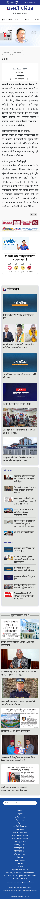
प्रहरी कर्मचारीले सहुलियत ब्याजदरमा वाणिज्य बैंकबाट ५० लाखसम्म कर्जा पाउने (18, 759)
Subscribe (20, 863)
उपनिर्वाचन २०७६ (20, 817)
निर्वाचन (20, 823)
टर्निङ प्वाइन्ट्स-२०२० (20, 851)
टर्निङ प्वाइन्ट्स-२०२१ (20, 848)
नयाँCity (20, 811)
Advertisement (20, 860)
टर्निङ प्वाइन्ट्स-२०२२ (20, 845)
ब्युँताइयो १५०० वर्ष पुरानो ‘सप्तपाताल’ (15, 731)
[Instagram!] (32, 2)
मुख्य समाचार (6, 20)
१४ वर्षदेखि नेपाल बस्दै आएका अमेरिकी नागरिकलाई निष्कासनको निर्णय (24, 512)
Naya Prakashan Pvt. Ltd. (20, 869)
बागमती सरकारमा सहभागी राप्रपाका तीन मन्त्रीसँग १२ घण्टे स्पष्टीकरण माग (18, 346)
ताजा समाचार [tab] (8, 542)
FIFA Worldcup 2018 (20, 832)
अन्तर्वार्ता (6, 52)
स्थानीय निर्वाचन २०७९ (20, 826)
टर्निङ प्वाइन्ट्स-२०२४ (20, 841)
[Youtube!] (30, 2)
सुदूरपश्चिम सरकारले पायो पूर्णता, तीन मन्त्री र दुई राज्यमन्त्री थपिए (19, 431)
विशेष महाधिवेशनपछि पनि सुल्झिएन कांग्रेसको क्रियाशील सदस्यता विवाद (24, 596)
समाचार (27, 20)
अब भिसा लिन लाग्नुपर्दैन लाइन (24, 532)
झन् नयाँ (20, 814)
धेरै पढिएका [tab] (8, 470)
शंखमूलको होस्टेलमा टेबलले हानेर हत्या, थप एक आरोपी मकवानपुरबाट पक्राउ (19, 459)
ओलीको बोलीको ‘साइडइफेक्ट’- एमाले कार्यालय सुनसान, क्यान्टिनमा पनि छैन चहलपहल (24, 524)
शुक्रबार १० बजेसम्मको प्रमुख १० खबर (17, 404)
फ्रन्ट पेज (18, 20)
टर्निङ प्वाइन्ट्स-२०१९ (20, 854)
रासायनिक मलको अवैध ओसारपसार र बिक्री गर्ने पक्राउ (19, 376)
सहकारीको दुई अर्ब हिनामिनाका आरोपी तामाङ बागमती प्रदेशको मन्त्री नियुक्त (24, 479)
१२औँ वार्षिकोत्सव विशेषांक (20, 838)
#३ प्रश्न (33, 214)
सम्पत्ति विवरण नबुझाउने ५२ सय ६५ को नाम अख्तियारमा (17, 644)
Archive (20, 866)
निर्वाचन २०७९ (20, 820)
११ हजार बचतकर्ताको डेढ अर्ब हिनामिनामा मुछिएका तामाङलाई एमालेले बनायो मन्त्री (25, 501)
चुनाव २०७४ (20, 829)
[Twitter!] (27, 2)
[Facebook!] (25, 2)
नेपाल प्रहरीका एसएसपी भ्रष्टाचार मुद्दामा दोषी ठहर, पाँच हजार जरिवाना (25, 490)
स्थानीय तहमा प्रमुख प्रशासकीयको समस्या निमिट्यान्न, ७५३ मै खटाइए (14, 789)
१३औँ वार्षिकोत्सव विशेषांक (20, 835)
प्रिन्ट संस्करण (18, 52)
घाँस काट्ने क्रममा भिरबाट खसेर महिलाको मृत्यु (18, 316)
